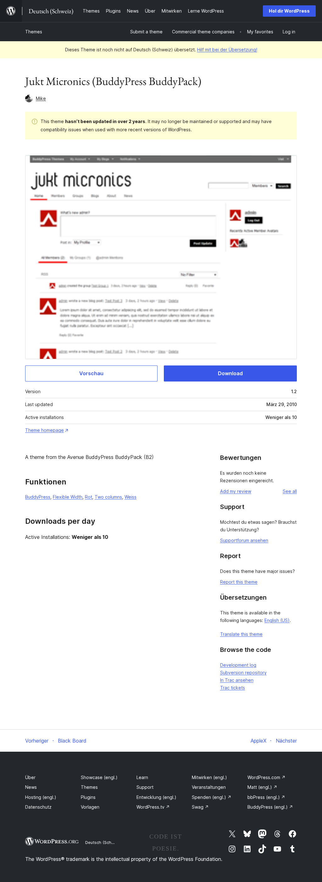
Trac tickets (232, 687)
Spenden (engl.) (211, 797)
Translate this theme (241, 634)
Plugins (88, 797)
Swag (200, 807)
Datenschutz (38, 807)
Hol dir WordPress (289, 11)
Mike (41, 98)
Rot (88, 497)
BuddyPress (37, 497)
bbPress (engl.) (266, 797)
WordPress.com (266, 777)
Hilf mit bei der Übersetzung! (227, 49)
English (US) (277, 620)
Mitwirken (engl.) (209, 777)
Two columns (108, 497)
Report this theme (239, 582)
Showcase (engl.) (99, 777)
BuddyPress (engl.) (270, 807)
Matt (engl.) (262, 787)
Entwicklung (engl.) (156, 797)
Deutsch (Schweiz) (103, 842)
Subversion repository (243, 672)
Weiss (130, 497)
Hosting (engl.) (40, 797)
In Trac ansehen (236, 680)
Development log (238, 665)
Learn (142, 777)
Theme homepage (44, 430)
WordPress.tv (153, 807)
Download (230, 373)
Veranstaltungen (209, 787)
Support (144, 787)
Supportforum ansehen (244, 540)
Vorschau (91, 373)
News (31, 787)
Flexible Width (67, 497)
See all (290, 491)
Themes (33, 31)
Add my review (235, 491)
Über (30, 777)
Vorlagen (90, 807)
